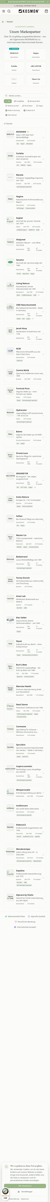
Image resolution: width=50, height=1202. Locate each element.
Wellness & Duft (13, 106)
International (12, 115)
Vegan (41, 106)
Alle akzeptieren (25, 1186)
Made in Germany (14, 110)
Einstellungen (27, 1192)
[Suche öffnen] (9, 11)
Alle (9, 101)
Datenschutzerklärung (11, 1199)
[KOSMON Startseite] (29, 11)
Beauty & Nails (35, 101)
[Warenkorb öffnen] (46, 11)
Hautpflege (20, 101)
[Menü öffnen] (3, 11)
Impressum (25, 1199)
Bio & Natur (29, 106)
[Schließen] (47, 2)
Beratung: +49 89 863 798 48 (26, 6)
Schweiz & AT (30, 110)
